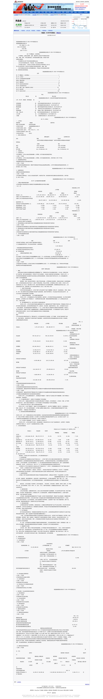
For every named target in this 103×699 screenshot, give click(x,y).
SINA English (60, 690)
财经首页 (78, 1)
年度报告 (33, 30)
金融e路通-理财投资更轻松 (80, 7)
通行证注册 (66, 690)
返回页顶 (87, 684)
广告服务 (41, 690)
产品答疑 (71, 690)
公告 (35, 12)
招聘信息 (50, 690)
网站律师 (55, 690)
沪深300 (52, 14)
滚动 (31, 12)
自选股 (85, 12)
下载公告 (58, 32)
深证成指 (34, 14)
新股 (46, 12)
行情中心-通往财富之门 (80, 9)
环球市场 (58, 12)
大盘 (39, 12)
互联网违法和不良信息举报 (48, 687)
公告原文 (19, 682)
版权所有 (54, 692)
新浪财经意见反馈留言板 (61, 687)
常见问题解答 (40, 687)
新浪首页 (82, 1)
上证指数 (16, 14)
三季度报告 (50, 30)
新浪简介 (32, 690)
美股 (75, 12)
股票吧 (67, 12)
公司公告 (28, 30)
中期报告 (38, 30)
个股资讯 (23, 30)
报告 (53, 12)
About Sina (37, 690)
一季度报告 (44, 30)
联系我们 (46, 690)
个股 (42, 12)
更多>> (77, 14)
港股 (72, 12)
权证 (50, 12)
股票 (24, 12)
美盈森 (18, 21)
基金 (28, 12)
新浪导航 (87, 1)
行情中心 (80, 12)
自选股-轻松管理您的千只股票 (81, 5)
